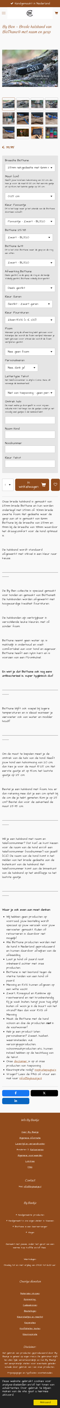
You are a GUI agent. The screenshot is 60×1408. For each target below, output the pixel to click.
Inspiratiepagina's (45, 1070)
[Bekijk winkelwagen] (56, 13)
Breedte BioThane (17, 160)
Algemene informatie (30, 1138)
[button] (8, 104)
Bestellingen (30, 1311)
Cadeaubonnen (30, 1305)
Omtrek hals (13, 402)
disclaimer (20, 1061)
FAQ (30, 1167)
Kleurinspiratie (30, 1334)
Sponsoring (30, 1299)
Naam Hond (12, 429)
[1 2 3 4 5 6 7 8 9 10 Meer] (8, 485)
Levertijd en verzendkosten (30, 1143)
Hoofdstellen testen (30, 1328)
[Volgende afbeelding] (53, 68)
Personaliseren (14, 360)
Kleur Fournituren (17, 313)
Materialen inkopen (30, 1293)
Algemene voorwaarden (30, 1155)
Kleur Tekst (13, 458)
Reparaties (30, 1322)
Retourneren (37, 1149)
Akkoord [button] (45, 1402)
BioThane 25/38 (15, 230)
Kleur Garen (13, 297)
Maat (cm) (12, 176)
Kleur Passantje (15, 205)
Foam (8, 328)
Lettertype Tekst (17, 376)
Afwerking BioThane (18, 271)
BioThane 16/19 (14, 246)
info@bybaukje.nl (31, 1078)
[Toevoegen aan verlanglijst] (55, 485)
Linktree (30, 1161)
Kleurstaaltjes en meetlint (30, 1316)
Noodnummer (13, 443)
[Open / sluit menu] (3, 13)
